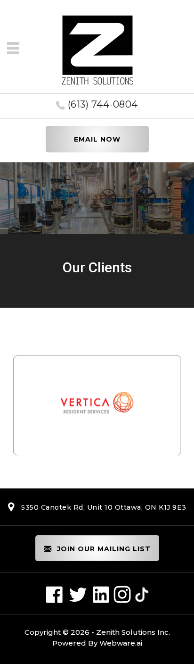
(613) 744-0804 (102, 104)
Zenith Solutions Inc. (133, 632)
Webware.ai (120, 643)
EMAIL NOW (97, 139)
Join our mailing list (103, 549)
